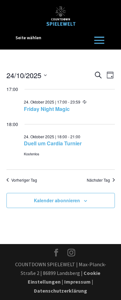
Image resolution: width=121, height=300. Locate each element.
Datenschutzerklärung (60, 290)
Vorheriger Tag (24, 180)
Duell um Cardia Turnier (53, 143)
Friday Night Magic (47, 109)
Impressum (77, 281)
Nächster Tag (98, 180)
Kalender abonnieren (57, 200)
